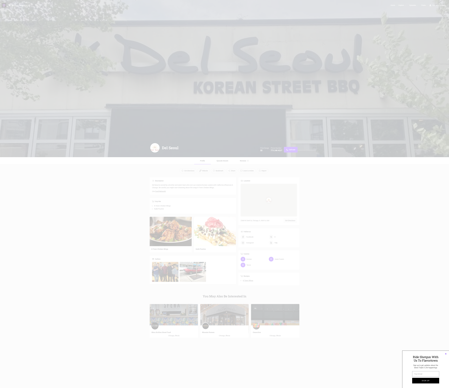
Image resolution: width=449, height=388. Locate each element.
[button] (446, 354)
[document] (224, 194)
